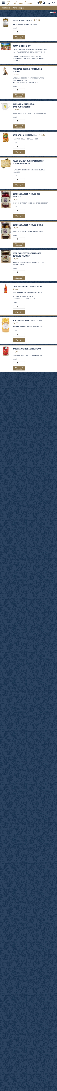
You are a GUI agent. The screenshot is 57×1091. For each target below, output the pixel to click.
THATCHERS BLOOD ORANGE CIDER (28, 286)
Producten (6, 8)
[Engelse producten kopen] (20, 4)
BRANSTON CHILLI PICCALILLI (25, 135)
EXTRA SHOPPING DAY (22, 46)
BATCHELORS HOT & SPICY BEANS (27, 349)
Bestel (19, 37)
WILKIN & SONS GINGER (22, 20)
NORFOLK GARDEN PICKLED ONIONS (28, 225)
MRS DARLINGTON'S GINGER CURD (27, 321)
